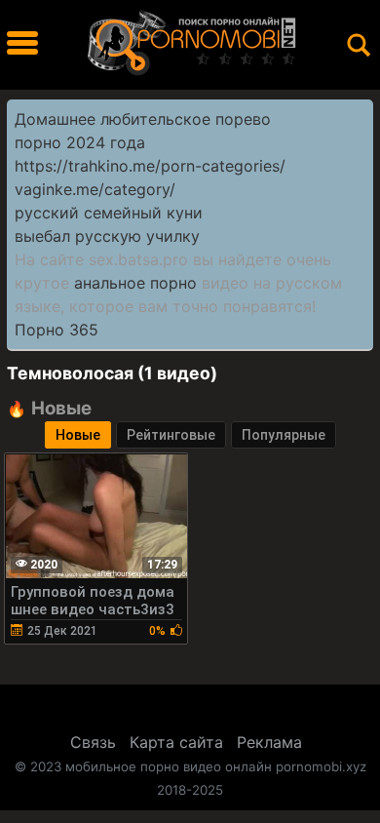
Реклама (269, 742)
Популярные (283, 435)
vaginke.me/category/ (95, 189)
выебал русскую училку (107, 236)
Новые (78, 435)
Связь (93, 742)
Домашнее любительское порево (143, 119)
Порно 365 (56, 329)
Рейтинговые (171, 435)
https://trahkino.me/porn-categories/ (150, 166)
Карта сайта (176, 742)
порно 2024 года (80, 142)
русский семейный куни (109, 212)
